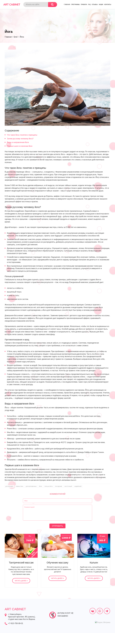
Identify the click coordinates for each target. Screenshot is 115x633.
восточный (68, 486)
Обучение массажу (57, 562)
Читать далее (21, 581)
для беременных (31, 486)
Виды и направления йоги (18, 142)
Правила (84, 4)
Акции (101, 4)
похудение (58, 486)
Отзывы (95, 4)
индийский (77, 486)
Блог (16, 37)
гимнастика (19, 486)
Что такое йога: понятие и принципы (22, 135)
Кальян (94, 562)
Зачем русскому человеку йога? (20, 139)
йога (40, 486)
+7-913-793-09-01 (15, 623)
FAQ (89, 4)
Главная (67, 4)
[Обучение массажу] (57, 546)
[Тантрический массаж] (21, 546)
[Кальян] (93, 546)
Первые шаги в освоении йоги (19, 146)
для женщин (9, 486)
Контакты (107, 4)
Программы (75, 4)
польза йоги (48, 486)
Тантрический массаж (21, 562)
